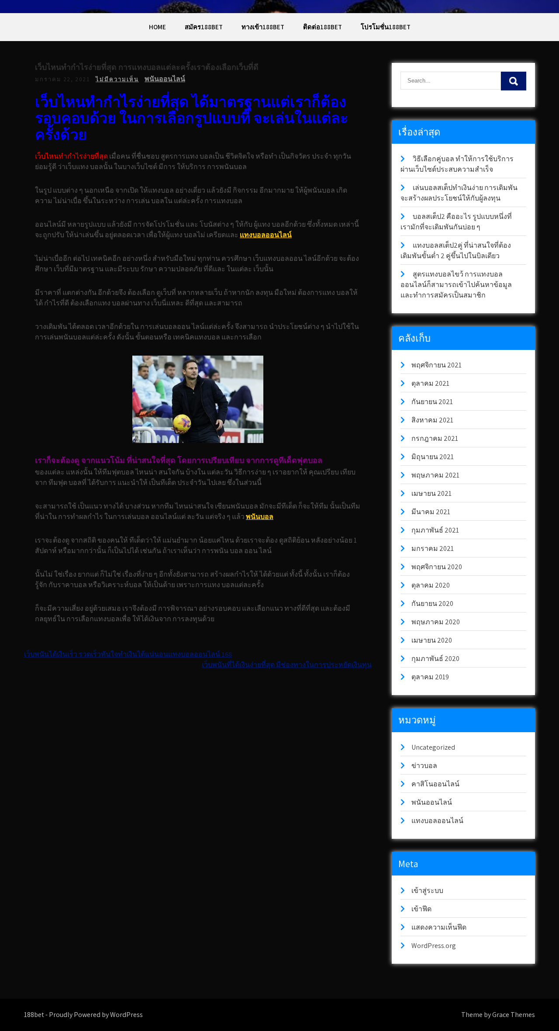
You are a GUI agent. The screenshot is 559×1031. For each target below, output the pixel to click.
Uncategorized (433, 747)
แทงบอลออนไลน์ (266, 234)
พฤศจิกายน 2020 (436, 566)
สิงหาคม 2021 (432, 420)
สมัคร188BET (204, 27)
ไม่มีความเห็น (117, 79)
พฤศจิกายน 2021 (436, 365)
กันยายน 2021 (432, 401)
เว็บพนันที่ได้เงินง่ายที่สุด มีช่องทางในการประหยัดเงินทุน (287, 664)
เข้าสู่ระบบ (427, 890)
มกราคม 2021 (432, 548)
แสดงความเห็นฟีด (438, 927)
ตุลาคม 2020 (430, 585)
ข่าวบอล (424, 765)
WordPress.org (433, 945)
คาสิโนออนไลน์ (435, 784)
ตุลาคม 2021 (430, 383)
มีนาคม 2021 (430, 511)
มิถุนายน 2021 (432, 456)
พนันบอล (259, 516)
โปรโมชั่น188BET (386, 27)
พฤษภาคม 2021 (435, 475)
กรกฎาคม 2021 (434, 438)
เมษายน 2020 (431, 640)
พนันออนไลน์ (165, 78)
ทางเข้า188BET (263, 27)
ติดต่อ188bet (322, 27)
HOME (157, 27)
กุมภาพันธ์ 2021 (435, 530)
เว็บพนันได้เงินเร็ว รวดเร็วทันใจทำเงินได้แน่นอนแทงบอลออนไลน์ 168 (128, 654)
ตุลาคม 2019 (430, 677)
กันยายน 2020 (432, 603)
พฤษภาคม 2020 (435, 621)
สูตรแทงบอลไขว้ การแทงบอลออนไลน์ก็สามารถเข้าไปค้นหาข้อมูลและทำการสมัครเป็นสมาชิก (456, 285)
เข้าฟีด (421, 908)
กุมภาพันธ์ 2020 (435, 658)
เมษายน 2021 (431, 493)
